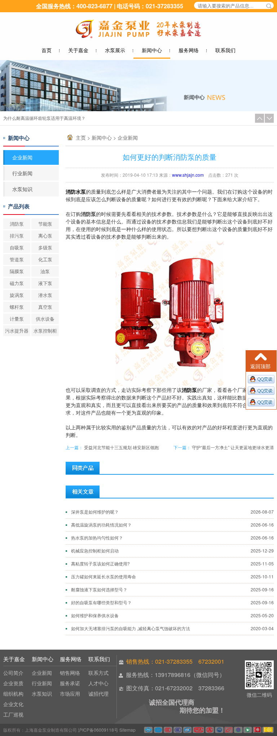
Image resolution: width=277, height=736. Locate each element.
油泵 (45, 271)
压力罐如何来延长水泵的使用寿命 (103, 576)
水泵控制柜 (45, 330)
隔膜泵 (17, 271)
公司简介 (13, 672)
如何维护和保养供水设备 (95, 615)
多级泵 (45, 247)
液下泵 (45, 283)
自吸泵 (17, 247)
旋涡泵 (17, 295)
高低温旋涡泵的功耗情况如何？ (101, 524)
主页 (81, 137)
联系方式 (98, 672)
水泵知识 (22, 189)
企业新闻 (128, 137)
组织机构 (13, 693)
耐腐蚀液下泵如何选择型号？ (99, 589)
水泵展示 (115, 50)
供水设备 (45, 318)
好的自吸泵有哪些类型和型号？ (101, 602)
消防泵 (17, 223)
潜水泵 (45, 295)
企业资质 (13, 683)
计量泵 (17, 318)
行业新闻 (22, 173)
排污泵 (17, 235)
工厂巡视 (13, 714)
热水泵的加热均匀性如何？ (29, 118)
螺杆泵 (17, 306)
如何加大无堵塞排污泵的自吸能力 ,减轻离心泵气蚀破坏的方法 (130, 628)
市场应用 (70, 693)
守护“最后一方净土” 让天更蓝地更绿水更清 (233, 447)
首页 (46, 50)
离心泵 (45, 235)
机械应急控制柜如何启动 (95, 550)
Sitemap (127, 730)
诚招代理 (98, 693)
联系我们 (225, 50)
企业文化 (13, 704)
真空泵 (45, 306)
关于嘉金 (78, 50)
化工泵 (45, 259)
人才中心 (98, 683)
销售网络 (70, 672)
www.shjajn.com (188, 175)
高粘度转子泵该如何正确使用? (100, 563)
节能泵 (45, 223)
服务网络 (189, 50)
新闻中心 (152, 50)
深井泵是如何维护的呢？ (95, 512)
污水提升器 (16, 330)
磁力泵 (17, 283)
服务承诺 (70, 683)
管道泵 (17, 259)
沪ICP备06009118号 (98, 730)
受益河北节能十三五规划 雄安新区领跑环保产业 (130, 447)
